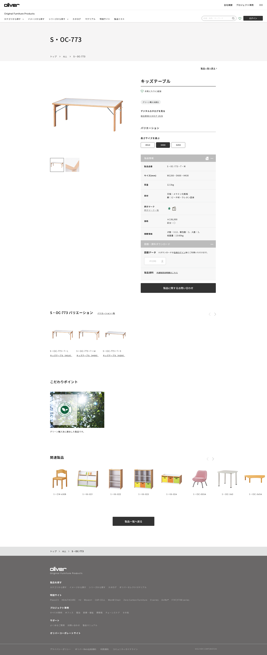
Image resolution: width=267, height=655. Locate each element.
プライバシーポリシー (60, 649)
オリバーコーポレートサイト (65, 633)
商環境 (99, 612)
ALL (65, 56)
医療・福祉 (88, 612)
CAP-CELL (100, 599)
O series (154, 599)
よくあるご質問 (57, 625)
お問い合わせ (73, 625)
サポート (55, 620)
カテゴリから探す (12, 19)
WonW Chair (114, 599)
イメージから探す (36, 19)
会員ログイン (180, 252)
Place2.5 (54, 599)
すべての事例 (56, 612)
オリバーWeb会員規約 (85, 649)
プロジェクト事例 (245, 4)
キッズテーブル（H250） (114, 355)
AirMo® (165, 599)
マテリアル (90, 19)
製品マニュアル (90, 625)
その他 (126, 612)
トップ (53, 56)
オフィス (69, 612)
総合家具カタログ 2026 (152, 116)
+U (79, 599)
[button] (210, 158)
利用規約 (104, 649)
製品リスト (119, 19)
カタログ (77, 19)
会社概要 (228, 4)
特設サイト (105, 19)
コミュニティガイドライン (125, 649)
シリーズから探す (57, 19)
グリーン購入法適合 (151, 102)
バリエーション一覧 (106, 313)
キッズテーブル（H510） (61, 355)
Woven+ (88, 599)
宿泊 (78, 612)
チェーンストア (112, 612)
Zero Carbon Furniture (135, 599)
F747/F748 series (180, 599)
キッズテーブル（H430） (87, 355)
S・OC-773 (79, 56)
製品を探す (56, 582)
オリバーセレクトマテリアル (133, 587)
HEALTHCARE (69, 599)
